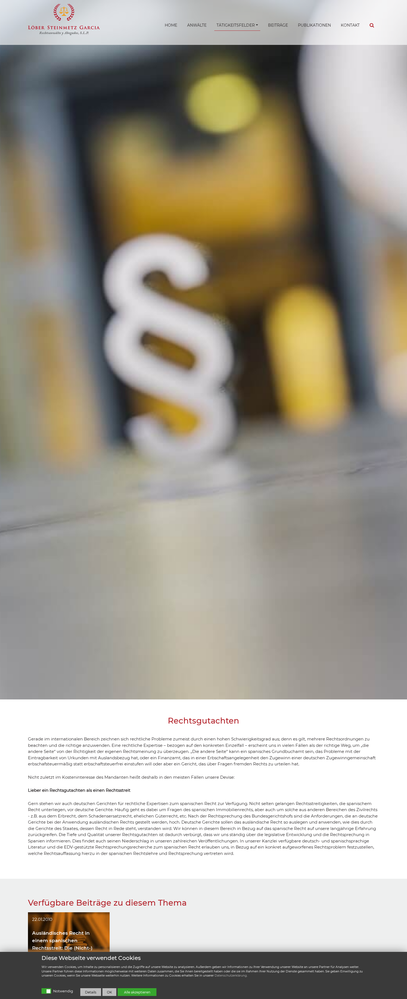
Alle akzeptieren (137, 992)
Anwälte (197, 25)
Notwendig (63, 991)
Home (171, 25)
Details (90, 992)
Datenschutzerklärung (231, 976)
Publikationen (314, 25)
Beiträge (278, 25)
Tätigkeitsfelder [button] (236, 25)
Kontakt (350, 25)
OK (109, 992)
